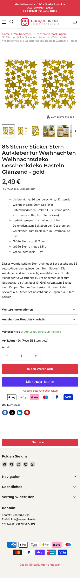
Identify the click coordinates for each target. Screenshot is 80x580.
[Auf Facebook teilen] (5, 412)
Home (6, 34)
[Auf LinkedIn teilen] (20, 412)
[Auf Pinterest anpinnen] (27, 412)
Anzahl (6, 347)
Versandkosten (27, 188)
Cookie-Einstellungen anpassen (40, 564)
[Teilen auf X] (12, 412)
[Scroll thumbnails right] (74, 131)
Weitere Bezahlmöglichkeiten (40, 390)
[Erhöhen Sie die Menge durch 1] (36, 356)
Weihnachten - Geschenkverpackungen (40, 34)
